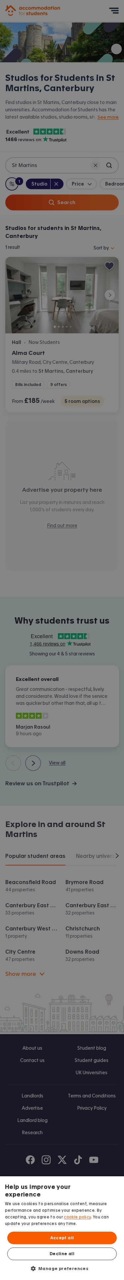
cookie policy (77, 1217)
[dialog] (62, 1228)
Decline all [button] (62, 1254)
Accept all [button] (62, 1238)
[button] (62, 1268)
